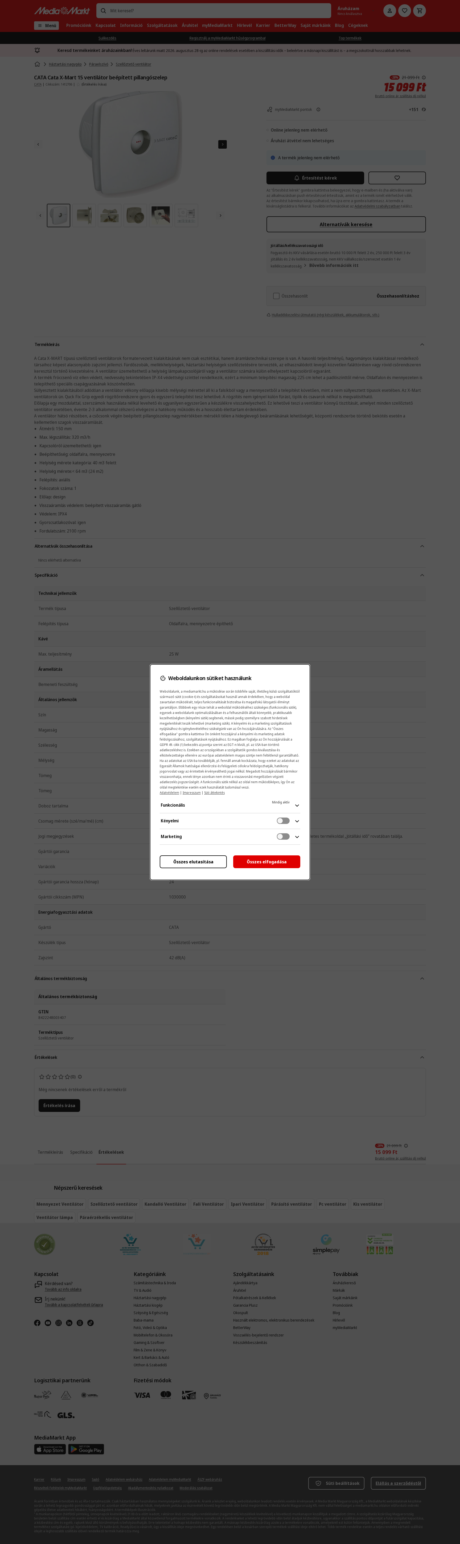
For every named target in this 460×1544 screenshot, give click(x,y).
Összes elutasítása (193, 862)
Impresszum (192, 792)
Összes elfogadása (267, 862)
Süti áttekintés (214, 792)
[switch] (283, 821)
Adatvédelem (169, 792)
